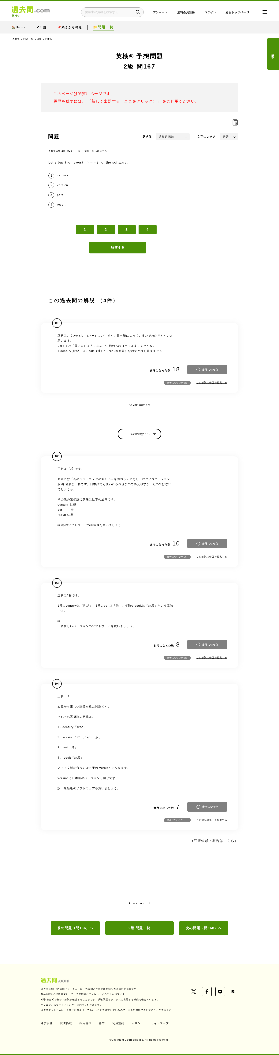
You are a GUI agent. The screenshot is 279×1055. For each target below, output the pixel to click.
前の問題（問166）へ (75, 928)
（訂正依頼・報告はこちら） (93, 151)
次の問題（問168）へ (204, 928)
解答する (118, 247)
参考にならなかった (177, 382)
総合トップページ (237, 12)
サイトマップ (160, 1023)
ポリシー (137, 1023)
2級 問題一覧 (139, 928)
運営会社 (47, 1023)
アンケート (160, 12)
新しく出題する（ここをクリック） (124, 101)
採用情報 (85, 1023)
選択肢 (147, 136)
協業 (102, 1023)
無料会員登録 (186, 12)
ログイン (210, 12)
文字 (206, 136)
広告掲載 (66, 1023)
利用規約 (118, 1023)
